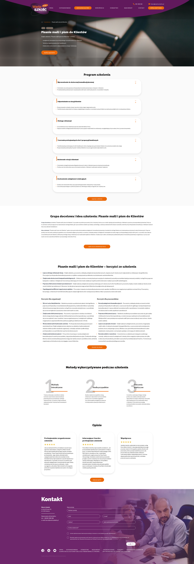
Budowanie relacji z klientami (68, 159)
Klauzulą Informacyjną (85, 539)
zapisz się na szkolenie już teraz (97, 246)
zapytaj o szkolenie (97, 199)
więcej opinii (97, 480)
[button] (51, 7)
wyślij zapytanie (49, 52)
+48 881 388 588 (49, 518)
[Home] (42, 22)
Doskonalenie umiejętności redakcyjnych (72, 179)
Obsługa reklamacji (64, 121)
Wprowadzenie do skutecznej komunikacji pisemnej (76, 82)
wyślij (129, 544)
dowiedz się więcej (97, 347)
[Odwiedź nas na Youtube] (54, 550)
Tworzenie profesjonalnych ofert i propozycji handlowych (78, 140)
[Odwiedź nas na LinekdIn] (48, 550)
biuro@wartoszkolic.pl (52, 520)
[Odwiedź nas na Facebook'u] (42, 550)
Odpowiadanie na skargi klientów (69, 101)
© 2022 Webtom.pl (53, 556)
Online (43, 28)
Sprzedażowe (47, 22)
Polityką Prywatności (97, 539)
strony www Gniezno (61, 556)
